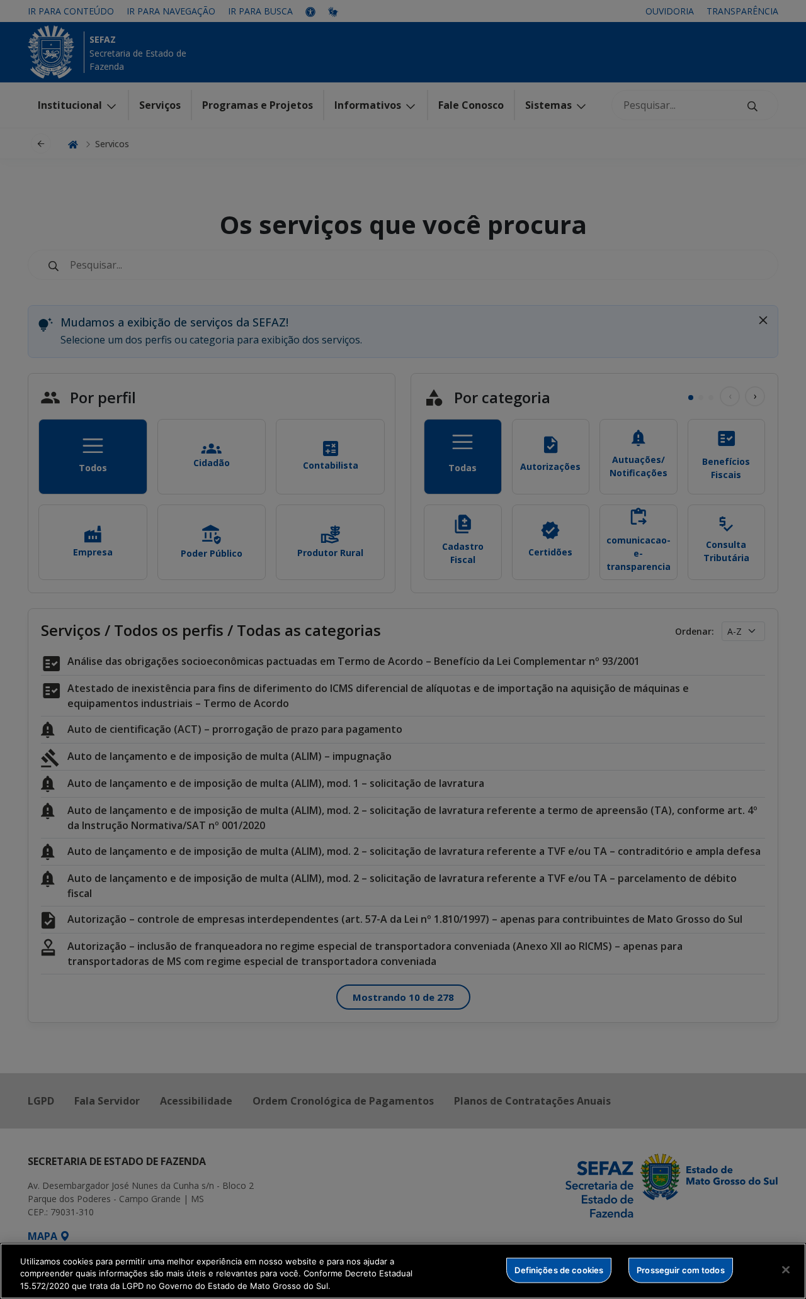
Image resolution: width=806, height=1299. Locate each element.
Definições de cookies (558, 1269)
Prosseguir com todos (681, 1269)
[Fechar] (786, 1269)
